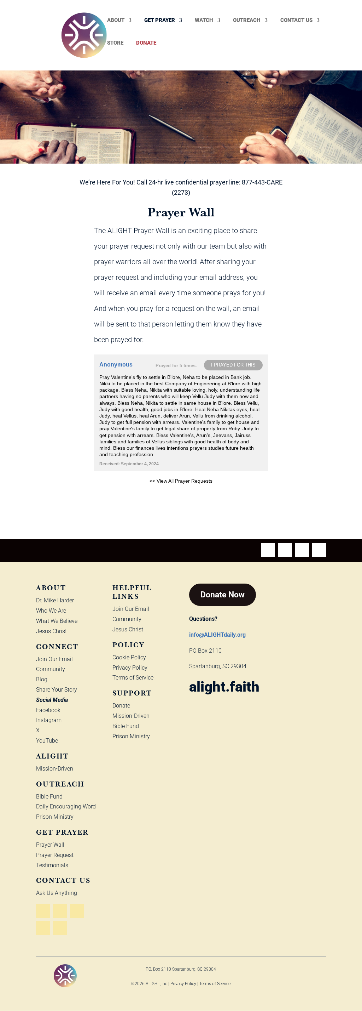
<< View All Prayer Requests (181, 481)
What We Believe (56, 621)
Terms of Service (132, 677)
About (115, 20)
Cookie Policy (129, 657)
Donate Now (222, 595)
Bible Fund (49, 796)
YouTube (47, 740)
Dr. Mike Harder (55, 600)
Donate (146, 43)
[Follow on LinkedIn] (60, 928)
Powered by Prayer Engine (120, 492)
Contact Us (296, 20)
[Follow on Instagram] (302, 550)
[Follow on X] (319, 550)
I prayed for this (233, 365)
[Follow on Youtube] (268, 550)
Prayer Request (55, 855)
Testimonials (52, 865)
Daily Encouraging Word (66, 806)
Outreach (247, 20)
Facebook (48, 710)
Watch (204, 20)
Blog (41, 679)
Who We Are (51, 610)
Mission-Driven (54, 768)
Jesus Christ (51, 631)
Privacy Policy (129, 667)
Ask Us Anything (56, 893)
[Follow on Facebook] (285, 550)
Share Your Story (56, 689)
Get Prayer (159, 20)
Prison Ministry (55, 816)
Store (115, 43)
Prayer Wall (50, 844)
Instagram (49, 720)
